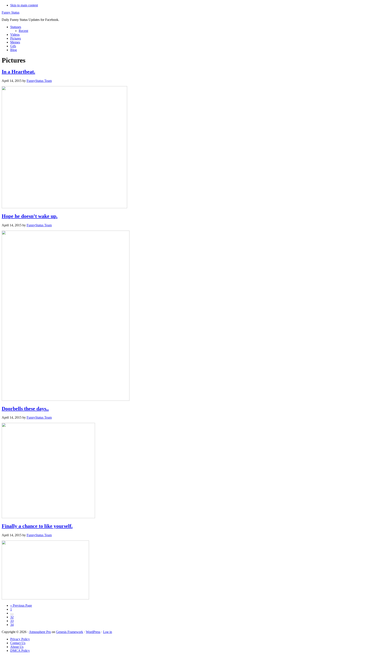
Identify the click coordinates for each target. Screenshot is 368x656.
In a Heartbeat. (18, 71)
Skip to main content (24, 5)
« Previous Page (21, 605)
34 (12, 624)
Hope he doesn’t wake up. (30, 216)
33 (12, 621)
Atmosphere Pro (40, 632)
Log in (107, 632)
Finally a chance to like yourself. (37, 526)
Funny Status (10, 12)
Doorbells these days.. (25, 408)
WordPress (93, 632)
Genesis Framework (69, 632)
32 (12, 617)
